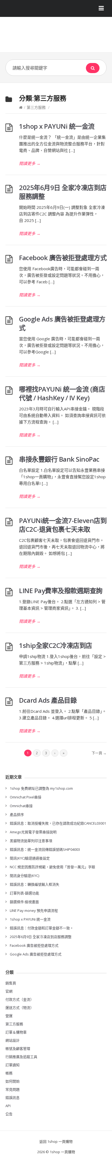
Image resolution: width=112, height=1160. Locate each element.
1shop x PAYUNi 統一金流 (57, 126)
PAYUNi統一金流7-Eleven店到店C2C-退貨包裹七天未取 (63, 525)
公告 (9, 1113)
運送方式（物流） (19, 1007)
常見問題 (12, 1089)
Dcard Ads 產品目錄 (48, 700)
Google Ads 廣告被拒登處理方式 (62, 323)
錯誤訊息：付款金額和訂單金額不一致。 (41, 927)
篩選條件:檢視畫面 (24, 901)
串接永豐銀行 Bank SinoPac (59, 459)
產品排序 (17, 814)
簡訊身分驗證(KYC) (24, 875)
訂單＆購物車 (16, 1032)
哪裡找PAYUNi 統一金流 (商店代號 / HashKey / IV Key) (62, 393)
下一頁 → (99, 752)
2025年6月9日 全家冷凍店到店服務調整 (63, 192)
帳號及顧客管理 (17, 1048)
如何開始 (12, 1081)
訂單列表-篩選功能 (24, 893)
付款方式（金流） (19, 999)
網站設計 (12, 1040)
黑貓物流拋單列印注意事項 (31, 840)
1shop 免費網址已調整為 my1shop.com (41, 788)
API (8, 1105)
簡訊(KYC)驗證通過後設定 (30, 858)
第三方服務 (36, 107)
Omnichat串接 (21, 805)
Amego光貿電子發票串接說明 (33, 832)
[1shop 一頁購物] (56, 37)
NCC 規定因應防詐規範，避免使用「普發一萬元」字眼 (52, 866)
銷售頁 (10, 983)
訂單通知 (12, 1064)
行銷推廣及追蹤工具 (21, 1056)
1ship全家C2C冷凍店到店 (55, 645)
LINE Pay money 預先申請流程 (34, 910)
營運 (9, 1015)
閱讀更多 (30, 163)
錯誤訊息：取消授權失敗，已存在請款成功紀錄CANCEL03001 (58, 823)
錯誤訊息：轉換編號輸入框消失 (34, 884)
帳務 (9, 1073)
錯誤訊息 (12, 1097)
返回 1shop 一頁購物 (56, 1141)
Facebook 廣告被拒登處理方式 (63, 257)
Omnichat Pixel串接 (25, 797)
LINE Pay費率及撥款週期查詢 (60, 590)
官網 (9, 991)
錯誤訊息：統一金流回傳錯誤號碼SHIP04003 (45, 849)
